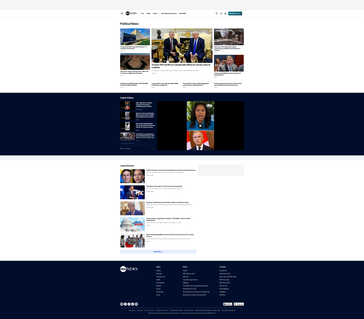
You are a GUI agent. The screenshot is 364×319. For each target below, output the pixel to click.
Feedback (222, 292)
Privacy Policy (132, 310)
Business (159, 273)
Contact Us (222, 270)
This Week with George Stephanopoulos (195, 286)
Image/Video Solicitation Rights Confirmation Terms (207, 310)
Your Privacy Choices (150, 310)
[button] (122, 13)
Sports (158, 289)
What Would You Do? (189, 289)
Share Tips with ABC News (227, 276)
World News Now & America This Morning (196, 292)
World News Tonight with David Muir (194, 295)
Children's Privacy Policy (162, 310)
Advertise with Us (224, 273)
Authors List (223, 286)
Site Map (222, 295)
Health (158, 279)
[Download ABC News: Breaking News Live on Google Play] (239, 304)
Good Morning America (190, 279)
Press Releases (224, 289)
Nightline (186, 283)
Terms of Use (140, 310)
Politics (158, 270)
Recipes (158, 286)
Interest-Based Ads (189, 310)
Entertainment (160, 276)
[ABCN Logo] (131, 13)
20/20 (185, 270)
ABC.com (186, 276)
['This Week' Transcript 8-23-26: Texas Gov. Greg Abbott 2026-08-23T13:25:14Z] (132, 192)
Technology (160, 292)
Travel (158, 295)
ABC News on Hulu (189, 273)
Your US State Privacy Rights (176, 310)
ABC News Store (224, 283)
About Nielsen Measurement (228, 310)
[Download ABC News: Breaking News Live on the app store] (227, 304)
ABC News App (224, 279)
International (160, 283)
